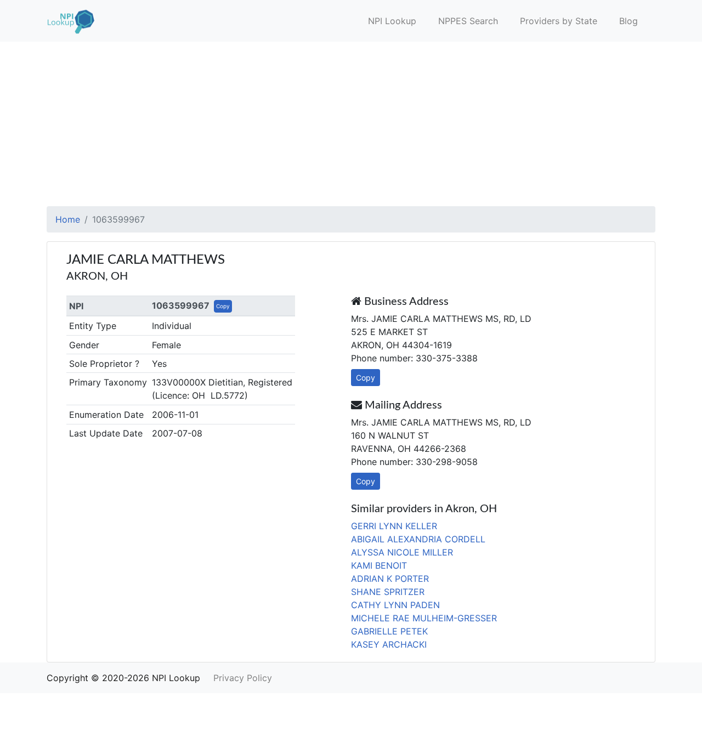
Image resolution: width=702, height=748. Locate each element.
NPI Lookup (392, 20)
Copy (223, 306)
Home (67, 219)
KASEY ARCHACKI (389, 644)
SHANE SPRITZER (387, 591)
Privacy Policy (242, 677)
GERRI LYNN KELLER (394, 525)
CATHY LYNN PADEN (395, 604)
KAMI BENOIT (379, 565)
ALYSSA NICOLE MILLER (402, 552)
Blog (628, 20)
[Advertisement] (351, 124)
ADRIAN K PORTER (390, 578)
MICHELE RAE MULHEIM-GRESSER (424, 618)
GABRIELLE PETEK (389, 631)
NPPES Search (468, 20)
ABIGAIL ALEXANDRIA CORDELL (418, 539)
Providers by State (558, 20)
